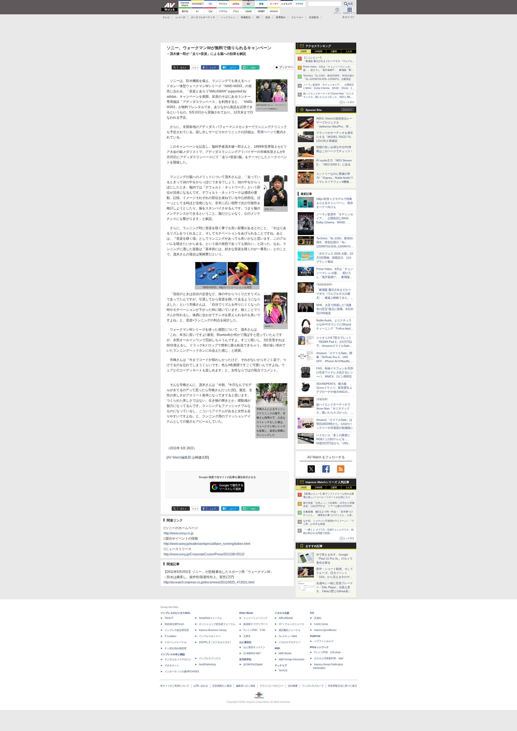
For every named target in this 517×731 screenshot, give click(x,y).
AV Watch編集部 (179, 457)
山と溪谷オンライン (254, 647)
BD (258, 17)
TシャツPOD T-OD (254, 630)
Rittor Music (246, 613)
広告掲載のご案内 (222, 685)
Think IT (169, 618)
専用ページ (265, 132)
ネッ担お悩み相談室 (175, 648)
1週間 (334, 51)
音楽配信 (314, 17)
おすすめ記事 (314, 546)
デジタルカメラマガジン (178, 659)
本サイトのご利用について (174, 685)
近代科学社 (245, 659)
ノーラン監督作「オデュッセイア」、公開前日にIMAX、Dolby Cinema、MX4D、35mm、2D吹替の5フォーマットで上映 (328, 88)
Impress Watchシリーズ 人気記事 (327, 482)
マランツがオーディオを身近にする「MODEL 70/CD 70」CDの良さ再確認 (334, 136)
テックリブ (281, 665)
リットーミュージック (255, 618)
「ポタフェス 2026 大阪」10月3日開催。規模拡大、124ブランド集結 (334, 257)
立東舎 (247, 636)
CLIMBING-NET (252, 653)
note (253, 67)
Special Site (314, 110)
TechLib (283, 670)
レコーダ (180, 17)
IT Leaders (170, 636)
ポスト (183, 67)
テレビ (166, 17)
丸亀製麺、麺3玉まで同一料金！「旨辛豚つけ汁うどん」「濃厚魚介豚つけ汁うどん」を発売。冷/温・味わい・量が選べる (328, 515)
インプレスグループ (313, 685)
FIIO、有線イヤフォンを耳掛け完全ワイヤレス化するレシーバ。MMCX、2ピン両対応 (334, 372)
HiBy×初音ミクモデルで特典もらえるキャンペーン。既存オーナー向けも (334, 203)
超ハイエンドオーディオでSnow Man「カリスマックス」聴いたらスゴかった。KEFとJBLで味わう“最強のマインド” (328, 97)
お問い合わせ (200, 685)
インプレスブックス (210, 658)
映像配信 (246, 17)
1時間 (303, 51)
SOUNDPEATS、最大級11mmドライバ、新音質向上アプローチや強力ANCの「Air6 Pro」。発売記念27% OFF (334, 391)
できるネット (172, 665)
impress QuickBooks (325, 630)
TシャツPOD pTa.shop (327, 652)
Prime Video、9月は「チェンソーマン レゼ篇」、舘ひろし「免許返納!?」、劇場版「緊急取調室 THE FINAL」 (328, 70)
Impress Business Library (213, 630)
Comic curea (321, 624)
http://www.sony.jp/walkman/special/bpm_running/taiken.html (207, 543)
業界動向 (281, 17)
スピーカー (297, 17)
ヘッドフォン (228, 17)
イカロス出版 (282, 613)
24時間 (318, 51)
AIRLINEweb (286, 618)
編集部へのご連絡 (245, 685)
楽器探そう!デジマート (255, 624)
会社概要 (293, 685)
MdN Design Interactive (291, 659)
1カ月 (349, 51)
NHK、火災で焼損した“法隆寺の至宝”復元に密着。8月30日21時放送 (334, 309)
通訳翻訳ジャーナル (290, 630)
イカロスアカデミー (290, 642)
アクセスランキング (318, 46)
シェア (212, 67)
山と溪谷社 (245, 642)
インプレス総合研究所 (177, 630)
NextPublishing (207, 664)
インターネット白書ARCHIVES (182, 671)
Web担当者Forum (174, 624)
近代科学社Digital (253, 664)
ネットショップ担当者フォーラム (217, 624)
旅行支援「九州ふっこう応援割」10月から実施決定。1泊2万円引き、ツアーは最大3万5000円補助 (328, 506)
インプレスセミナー (210, 636)
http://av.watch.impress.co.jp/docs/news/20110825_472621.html (209, 582)
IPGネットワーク (319, 647)
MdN (277, 648)
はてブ (233, 67)
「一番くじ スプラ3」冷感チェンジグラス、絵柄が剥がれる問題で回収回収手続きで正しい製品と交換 (328, 533)
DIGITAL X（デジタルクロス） (215, 642)
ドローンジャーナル (175, 642)
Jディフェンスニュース (291, 624)
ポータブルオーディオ (203, 17)
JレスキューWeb (288, 636)
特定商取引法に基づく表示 (342, 685)
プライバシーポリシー (272, 685)
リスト (195, 67)
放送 (267, 17)
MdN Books (285, 653)
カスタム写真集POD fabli (328, 658)
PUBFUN (315, 636)
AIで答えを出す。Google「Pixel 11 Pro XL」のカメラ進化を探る (334, 558)
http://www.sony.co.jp (178, 533)
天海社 (317, 618)
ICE (312, 613)
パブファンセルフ (323, 641)
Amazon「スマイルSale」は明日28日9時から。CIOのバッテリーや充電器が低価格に (334, 423)
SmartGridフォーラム (210, 618)
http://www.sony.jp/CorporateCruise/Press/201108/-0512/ (204, 554)
